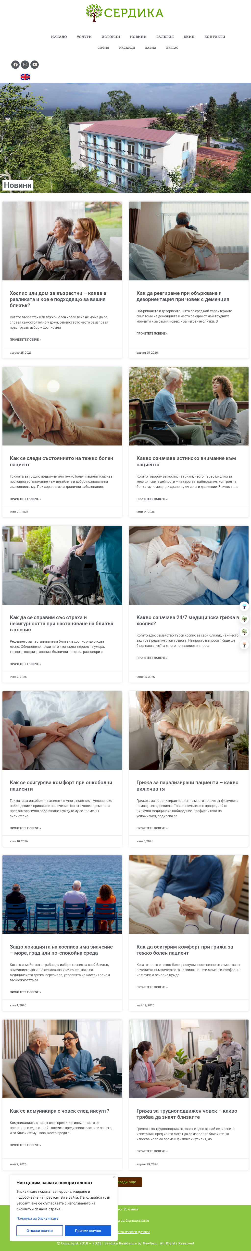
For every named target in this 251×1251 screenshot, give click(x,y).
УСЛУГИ (84, 37)
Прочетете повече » (25, 339)
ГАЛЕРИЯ (165, 37)
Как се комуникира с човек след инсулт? (59, 1111)
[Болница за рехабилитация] (244, 606)
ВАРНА (150, 47)
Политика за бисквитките (37, 1218)
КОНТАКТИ (214, 37)
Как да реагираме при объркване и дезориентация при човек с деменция (183, 296)
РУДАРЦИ (127, 47)
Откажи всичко (39, 1230)
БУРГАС (172, 47)
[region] (64, 1208)
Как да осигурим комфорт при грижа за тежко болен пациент (185, 950)
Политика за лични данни (125, 1232)
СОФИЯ (103, 47)
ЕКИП (189, 37)
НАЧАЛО (59, 37)
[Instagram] (25, 64)
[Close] (114, 1177)
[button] (125, 1182)
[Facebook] (15, 64)
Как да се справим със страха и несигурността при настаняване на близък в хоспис (61, 623)
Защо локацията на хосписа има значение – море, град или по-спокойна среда (61, 950)
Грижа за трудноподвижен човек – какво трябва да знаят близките (187, 1114)
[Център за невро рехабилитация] (244, 645)
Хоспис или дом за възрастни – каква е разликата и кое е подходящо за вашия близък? (58, 299)
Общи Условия (125, 1209)
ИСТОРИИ (110, 37)
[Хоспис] (244, 632)
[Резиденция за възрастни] (244, 619)
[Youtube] (34, 64)
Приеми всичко (88, 1230)
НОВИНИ (138, 37)
